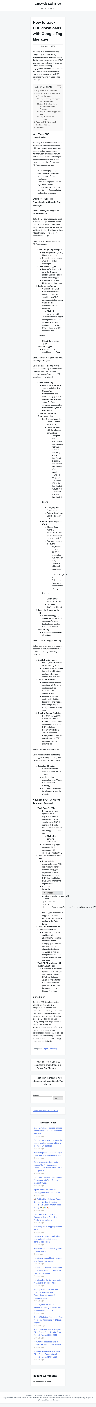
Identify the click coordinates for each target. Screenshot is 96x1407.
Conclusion (40, 128)
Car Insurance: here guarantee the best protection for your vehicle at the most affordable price (48, 1143)
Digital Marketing (50, 1049)
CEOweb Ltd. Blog (48, 3)
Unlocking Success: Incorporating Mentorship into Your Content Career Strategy (48, 1180)
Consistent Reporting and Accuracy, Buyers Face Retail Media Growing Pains (46, 1217)
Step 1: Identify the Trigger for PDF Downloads (50, 100)
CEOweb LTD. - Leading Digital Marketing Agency (53, 1395)
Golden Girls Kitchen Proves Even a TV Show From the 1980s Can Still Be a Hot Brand (48, 1270)
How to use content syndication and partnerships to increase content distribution (47, 1239)
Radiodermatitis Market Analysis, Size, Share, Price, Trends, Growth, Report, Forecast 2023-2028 (48, 1332)
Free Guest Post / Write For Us (45, 1111)
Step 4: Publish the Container (47, 118)
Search (36, 1095)
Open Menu (49, 8)
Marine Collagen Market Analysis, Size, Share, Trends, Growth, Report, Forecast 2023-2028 (48, 1354)
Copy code (48, 893)
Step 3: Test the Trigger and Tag (50, 113)
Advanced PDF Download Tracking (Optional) (46, 123)
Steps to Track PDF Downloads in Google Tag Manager (48, 94)
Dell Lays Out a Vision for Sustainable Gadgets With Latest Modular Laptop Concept (47, 1307)
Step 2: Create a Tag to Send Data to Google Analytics (48, 106)
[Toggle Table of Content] (58, 87)
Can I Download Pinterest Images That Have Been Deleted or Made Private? (48, 1131)
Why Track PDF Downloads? (47, 91)
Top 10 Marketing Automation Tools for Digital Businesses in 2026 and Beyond (48, 1320)
